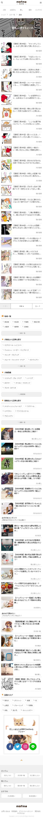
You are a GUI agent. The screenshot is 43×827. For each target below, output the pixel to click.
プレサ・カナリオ (10, 388)
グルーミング (18, 705)
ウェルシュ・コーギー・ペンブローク (17, 350)
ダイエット (18, 700)
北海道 (26, 327)
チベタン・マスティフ (23, 383)
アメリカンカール (23, 411)
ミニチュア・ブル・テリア (13, 378)
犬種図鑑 (22, 394)
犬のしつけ (7, 775)
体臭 (6, 710)
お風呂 (7, 705)
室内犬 (7, 700)
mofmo (21, 2)
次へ (36, 306)
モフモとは (20, 813)
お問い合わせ (5, 811)
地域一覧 (22, 333)
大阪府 (7, 327)
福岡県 (16, 327)
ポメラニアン (34, 360)
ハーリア (30, 378)
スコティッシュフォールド (13, 406)
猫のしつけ (7, 785)
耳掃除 (30, 705)
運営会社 (37, 811)
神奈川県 (37, 322)
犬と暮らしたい (35, 775)
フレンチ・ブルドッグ (12, 355)
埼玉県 (16, 322)
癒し (21, 10)
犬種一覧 (22, 366)
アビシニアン (9, 416)
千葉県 (26, 322)
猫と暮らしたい (35, 785)
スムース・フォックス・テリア (15, 360)
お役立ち (13, 10)
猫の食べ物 (21, 785)
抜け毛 (15, 710)
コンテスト (38, 10)
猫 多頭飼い (33, 796)
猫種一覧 (22, 422)
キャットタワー (28, 710)
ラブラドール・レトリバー (13, 345)
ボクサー (7, 383)
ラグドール (30, 406)
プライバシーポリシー (26, 811)
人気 (4, 10)
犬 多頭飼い (11, 796)
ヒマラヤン (8, 411)
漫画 (30, 10)
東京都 (7, 322)
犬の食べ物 (21, 775)
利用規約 (14, 811)
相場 (28, 700)
